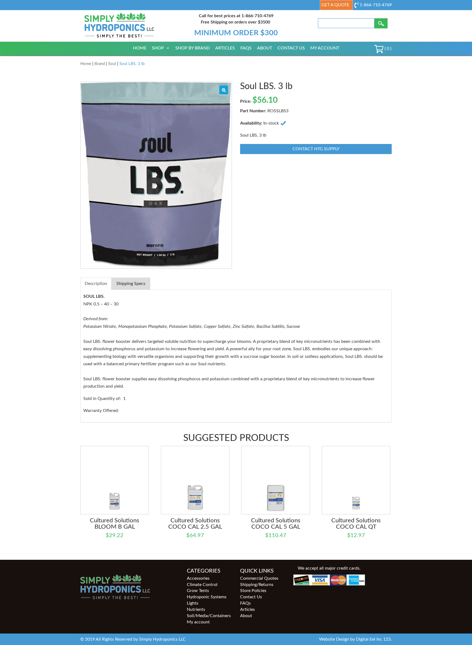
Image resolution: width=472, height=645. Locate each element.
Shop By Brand (192, 48)
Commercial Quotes (259, 578)
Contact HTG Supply (316, 149)
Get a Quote (335, 5)
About (264, 48)
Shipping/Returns (256, 584)
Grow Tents (198, 590)
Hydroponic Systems (206, 597)
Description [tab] (96, 283)
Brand (100, 64)
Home (139, 48)
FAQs (246, 48)
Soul (112, 64)
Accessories (198, 578)
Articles (225, 48)
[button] (223, 90)
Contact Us (291, 48)
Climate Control (202, 584)
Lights (192, 603)
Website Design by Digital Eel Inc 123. (355, 639)
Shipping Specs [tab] (130, 283)
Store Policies (253, 590)
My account (324, 48)
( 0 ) (387, 48)
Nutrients (196, 609)
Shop (158, 48)
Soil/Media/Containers (209, 616)
